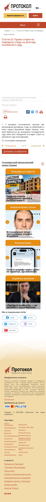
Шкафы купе (22, 442)
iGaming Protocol (11, 488)
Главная (7, 31)
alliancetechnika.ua (10, 428)
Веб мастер (7, 433)
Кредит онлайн (10, 485)
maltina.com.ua (23, 452)
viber (30, 324)
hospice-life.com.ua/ (24, 432)
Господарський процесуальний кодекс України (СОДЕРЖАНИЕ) (19, 98)
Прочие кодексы (9, 105)
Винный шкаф (23, 424)
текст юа (7, 452)
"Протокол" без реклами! (14, 467)
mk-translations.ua (9, 449)
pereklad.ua (22, 430)
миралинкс (7, 430)
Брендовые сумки (24, 445)
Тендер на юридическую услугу (17, 474)
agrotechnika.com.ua (10, 441)
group (30, 317)
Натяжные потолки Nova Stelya (26, 448)
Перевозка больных (25, 435)
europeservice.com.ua (10, 446)
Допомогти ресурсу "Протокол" (17, 481)
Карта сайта (9, 471)
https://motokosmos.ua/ (11, 436)
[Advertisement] (23, 72)
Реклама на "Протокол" (14, 464)
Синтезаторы (8, 438)
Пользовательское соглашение (17, 478)
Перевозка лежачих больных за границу (25, 438)
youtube (12, 330)
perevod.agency (8, 444)
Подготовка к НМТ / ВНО (26, 427)
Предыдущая (10, 146)
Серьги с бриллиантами (8, 424)
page (12, 317)
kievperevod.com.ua (10, 455)
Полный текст (9, 399)
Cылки (20, 455)
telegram (12, 324)
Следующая (36, 146)
